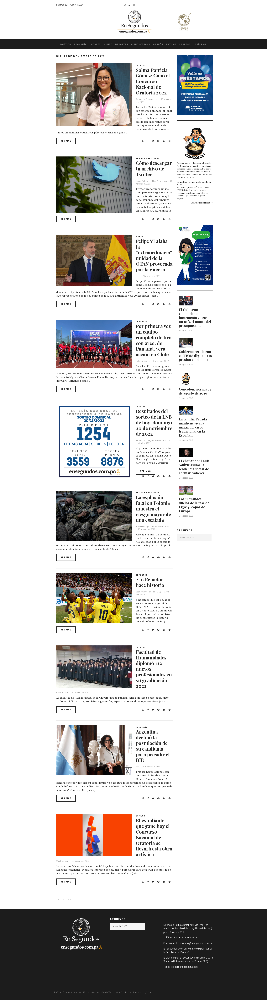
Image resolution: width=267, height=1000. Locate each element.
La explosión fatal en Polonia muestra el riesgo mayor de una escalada (153, 508)
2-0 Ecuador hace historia (150, 582)
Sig (70, 900)
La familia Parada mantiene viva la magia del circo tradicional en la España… (193, 427)
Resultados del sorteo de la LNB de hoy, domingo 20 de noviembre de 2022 (154, 422)
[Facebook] (125, 5)
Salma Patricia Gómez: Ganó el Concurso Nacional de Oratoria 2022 (153, 81)
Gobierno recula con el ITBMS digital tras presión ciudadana (195, 355)
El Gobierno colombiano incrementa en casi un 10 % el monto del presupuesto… (195, 317)
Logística (200, 44)
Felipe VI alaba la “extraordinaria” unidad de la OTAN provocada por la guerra (154, 255)
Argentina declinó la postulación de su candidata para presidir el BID (153, 745)
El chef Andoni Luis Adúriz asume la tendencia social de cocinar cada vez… (194, 467)
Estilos (171, 44)
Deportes (121, 44)
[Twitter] (129, 5)
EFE (137, 276)
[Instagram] (134, 5)
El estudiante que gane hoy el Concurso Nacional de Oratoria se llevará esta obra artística (154, 837)
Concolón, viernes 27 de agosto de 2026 (194, 183)
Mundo (108, 44)
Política (65, 44)
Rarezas (185, 44)
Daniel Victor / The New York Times (151, 181)
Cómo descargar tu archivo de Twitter (154, 168)
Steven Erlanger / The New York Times (152, 526)
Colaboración (142, 361)
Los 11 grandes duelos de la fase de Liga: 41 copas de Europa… (194, 505)
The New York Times (148, 159)
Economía (80, 44)
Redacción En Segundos (146, 99)
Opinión (158, 44)
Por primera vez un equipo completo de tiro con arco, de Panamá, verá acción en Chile (153, 340)
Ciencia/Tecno (140, 44)
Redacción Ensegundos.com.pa (150, 440)
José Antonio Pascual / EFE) (148, 592)
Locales (95, 44)
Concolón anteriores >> (202, 202)
